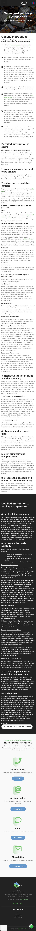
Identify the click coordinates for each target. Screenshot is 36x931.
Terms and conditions (18, 913)
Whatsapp (18, 838)
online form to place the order (21, 45)
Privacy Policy (18, 915)
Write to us (18, 809)
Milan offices (28, 239)
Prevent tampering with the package (17, 726)
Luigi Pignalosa (22, 928)
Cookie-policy (18, 917)
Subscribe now (18, 866)
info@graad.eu (24, 899)
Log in (29, 2)
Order (24, 2)
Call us (18, 778)
